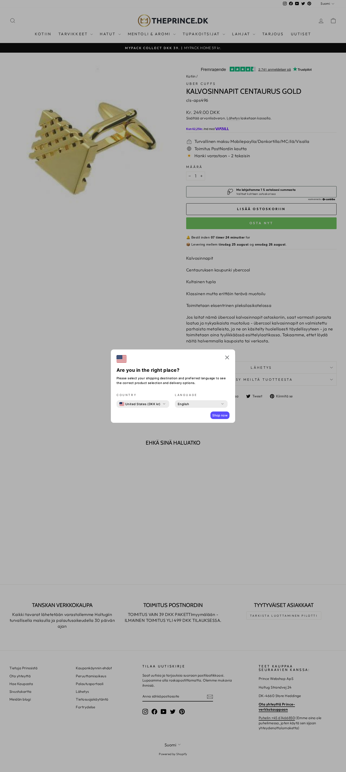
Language (186, 395)
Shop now (220, 415)
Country (127, 395)
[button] (227, 358)
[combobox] (140, 404)
